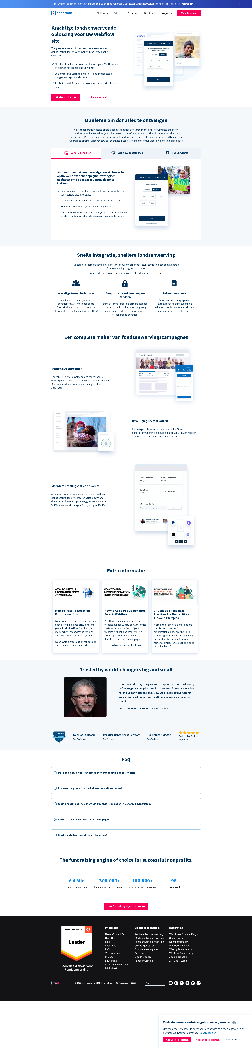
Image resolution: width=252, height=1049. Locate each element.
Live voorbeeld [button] (99, 97)
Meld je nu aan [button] (189, 13)
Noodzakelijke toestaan (208, 1040)
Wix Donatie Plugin (179, 945)
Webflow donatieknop (130, 152)
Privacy (109, 956)
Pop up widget (180, 152)
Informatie (111, 927)
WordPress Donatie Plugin (183, 934)
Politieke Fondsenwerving (149, 934)
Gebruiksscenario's (147, 927)
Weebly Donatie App (180, 949)
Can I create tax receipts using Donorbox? (82, 835)
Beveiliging (111, 960)
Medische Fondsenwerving (149, 938)
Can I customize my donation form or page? (83, 819)
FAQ (107, 949)
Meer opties (231, 1039)
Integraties (176, 927)
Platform (101, 13)
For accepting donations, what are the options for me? (90, 788)
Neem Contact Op (115, 934)
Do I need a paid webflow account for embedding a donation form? (97, 772)
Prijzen (117, 13)
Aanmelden (187, 3)
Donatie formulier (81, 152)
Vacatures (110, 945)
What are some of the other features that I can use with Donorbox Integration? (104, 803)
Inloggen (165, 13)
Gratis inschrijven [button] (66, 97)
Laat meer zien (208, 1032)
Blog (107, 941)
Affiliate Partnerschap (117, 964)
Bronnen (132, 13)
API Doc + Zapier (178, 960)
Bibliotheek (111, 968)
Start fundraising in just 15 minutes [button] (126, 906)
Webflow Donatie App (181, 953)
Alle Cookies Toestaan (177, 1040)
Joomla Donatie (178, 956)
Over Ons (110, 938)
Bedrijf (147, 13)
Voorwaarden (112, 953)
